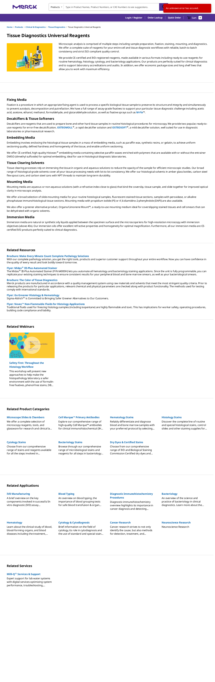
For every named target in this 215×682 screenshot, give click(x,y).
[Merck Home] (25, 7)
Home (9, 27)
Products (19, 27)
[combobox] (108, 7)
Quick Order (174, 17)
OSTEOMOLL (65, 127)
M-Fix (139, 112)
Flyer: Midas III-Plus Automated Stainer (32, 268)
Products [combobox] (55, 7)
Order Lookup (155, 17)
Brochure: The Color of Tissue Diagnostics (32, 280)
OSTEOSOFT (119, 127)
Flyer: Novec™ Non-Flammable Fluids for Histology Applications (46, 304)
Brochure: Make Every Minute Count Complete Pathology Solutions (48, 256)
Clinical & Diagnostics (35, 27)
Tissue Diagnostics (56, 27)
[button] (133, 17)
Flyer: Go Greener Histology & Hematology (33, 295)
